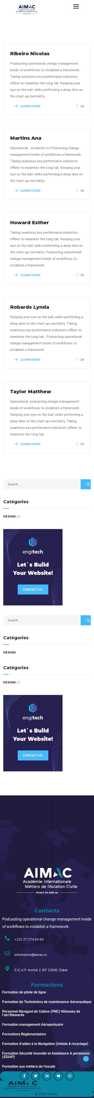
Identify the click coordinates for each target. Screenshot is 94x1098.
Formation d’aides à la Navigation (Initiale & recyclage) (45, 1044)
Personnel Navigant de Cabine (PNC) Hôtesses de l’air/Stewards (41, 1013)
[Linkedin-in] (47, 1076)
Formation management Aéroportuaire (32, 1024)
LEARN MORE (29, 106)
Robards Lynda (29, 307)
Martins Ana (25, 138)
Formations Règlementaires (24, 1034)
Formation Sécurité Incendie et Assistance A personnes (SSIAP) (46, 1055)
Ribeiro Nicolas (30, 54)
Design (9, 516)
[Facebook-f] (24, 1076)
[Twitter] (35, 1076)
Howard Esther (29, 223)
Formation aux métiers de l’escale (28, 1066)
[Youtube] (58, 1076)
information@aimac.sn (30, 955)
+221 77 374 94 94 (29, 939)
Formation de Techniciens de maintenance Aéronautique (46, 1002)
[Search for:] (47, 484)
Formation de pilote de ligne (24, 992)
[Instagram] (69, 1076)
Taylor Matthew (30, 392)
